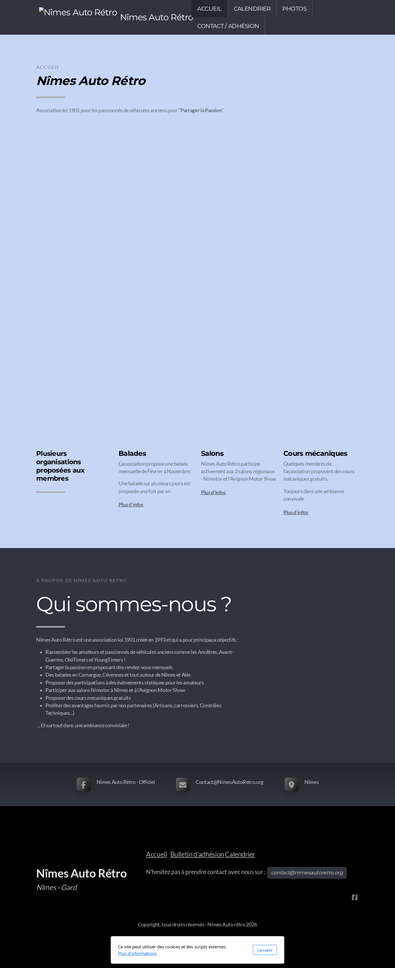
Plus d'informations (137, 953)
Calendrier (240, 854)
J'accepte (264, 950)
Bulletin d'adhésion (197, 854)
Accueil (156, 854)
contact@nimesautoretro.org (307, 872)
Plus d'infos (131, 504)
